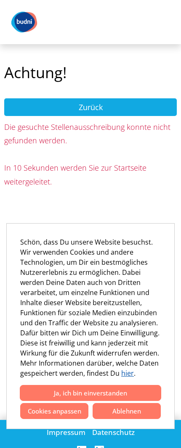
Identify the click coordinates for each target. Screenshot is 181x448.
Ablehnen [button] (126, 411)
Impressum (66, 432)
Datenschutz (113, 432)
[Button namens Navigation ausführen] (160, 22)
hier (127, 373)
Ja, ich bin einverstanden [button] (90, 393)
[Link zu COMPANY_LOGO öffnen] (24, 22)
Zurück (91, 107)
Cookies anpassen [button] (54, 411)
